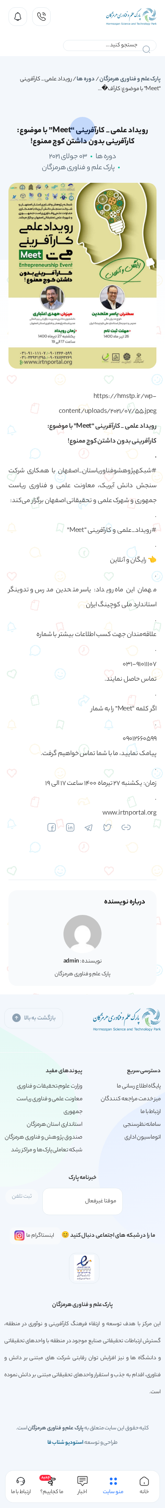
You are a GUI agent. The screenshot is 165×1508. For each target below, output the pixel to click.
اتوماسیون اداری (142, 1137)
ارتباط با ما (150, 1112)
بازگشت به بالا (40, 1018)
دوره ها (86, 79)
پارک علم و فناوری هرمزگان (130, 79)
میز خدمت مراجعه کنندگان (131, 1099)
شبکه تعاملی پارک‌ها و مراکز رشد (46, 1150)
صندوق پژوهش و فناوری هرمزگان (43, 1137)
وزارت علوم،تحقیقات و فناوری (49, 1086)
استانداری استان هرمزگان (54, 1125)
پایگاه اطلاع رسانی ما (139, 1086)
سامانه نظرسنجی (142, 1125)
